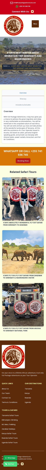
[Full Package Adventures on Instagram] (32, 11)
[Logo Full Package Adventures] (14, 25)
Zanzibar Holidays (8, 429)
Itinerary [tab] (23, 99)
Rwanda (28, 398)
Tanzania (28, 389)
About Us (5, 389)
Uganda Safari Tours (10, 442)
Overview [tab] (23, 93)
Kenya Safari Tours (9, 433)
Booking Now (23, 161)
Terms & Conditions (9, 402)
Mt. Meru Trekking (8, 424)
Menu (35, 24)
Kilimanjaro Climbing (10, 420)
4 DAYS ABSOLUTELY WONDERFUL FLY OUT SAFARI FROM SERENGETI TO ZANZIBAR (23, 224)
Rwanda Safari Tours (10, 438)
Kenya (27, 393)
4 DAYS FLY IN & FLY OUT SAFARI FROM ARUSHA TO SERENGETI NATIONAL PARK (22, 329)
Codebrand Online (25, 459)
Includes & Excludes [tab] (23, 105)
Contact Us (6, 398)
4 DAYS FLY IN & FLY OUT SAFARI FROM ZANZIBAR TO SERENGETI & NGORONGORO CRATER (22, 276)
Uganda (28, 402)
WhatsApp (11, 458)
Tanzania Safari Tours (10, 415)
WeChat (11, 464)
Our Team (6, 393)
